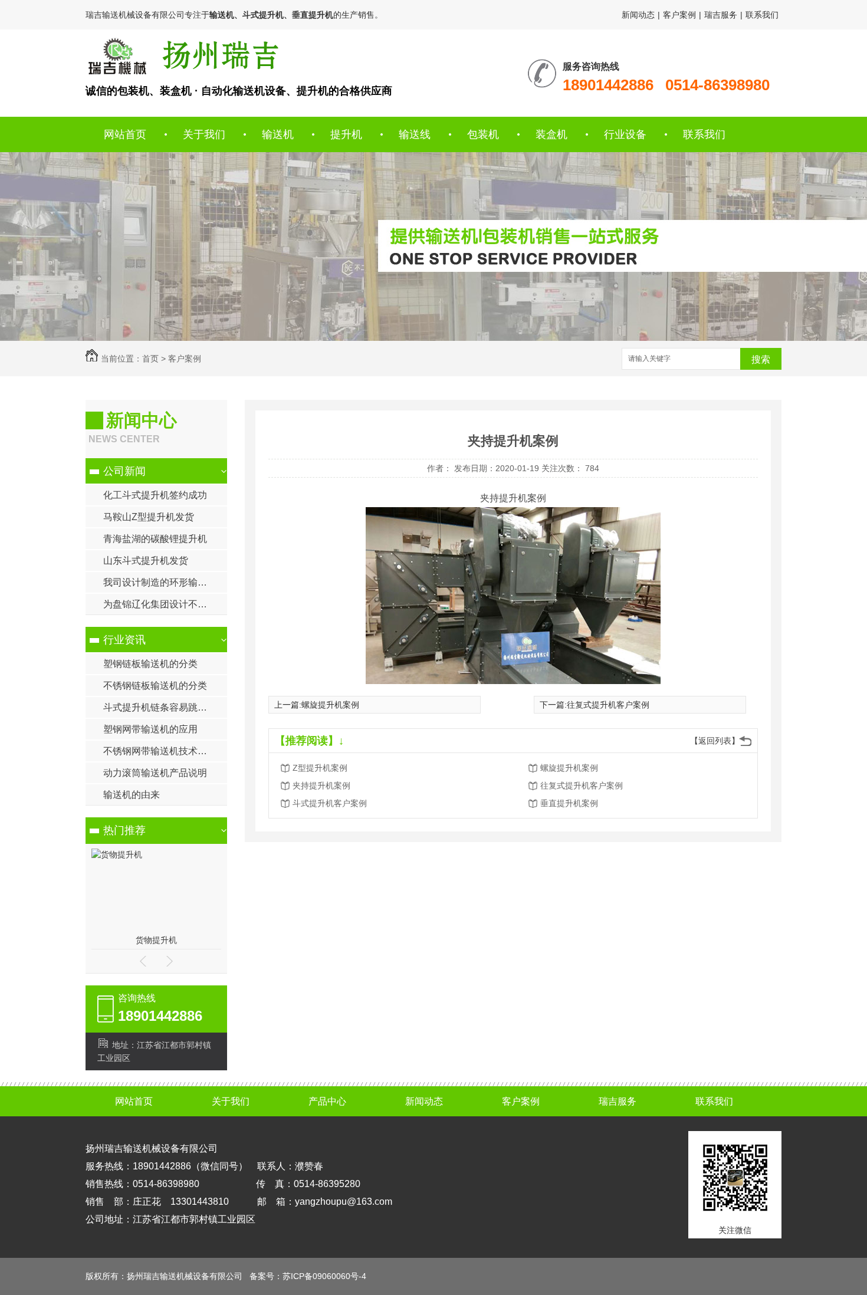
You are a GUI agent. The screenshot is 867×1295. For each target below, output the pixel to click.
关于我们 (204, 134)
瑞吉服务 (720, 14)
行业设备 (625, 134)
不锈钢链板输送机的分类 (155, 686)
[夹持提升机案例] (182, 56)
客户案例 (679, 14)
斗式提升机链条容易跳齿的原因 (165, 707)
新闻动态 (638, 14)
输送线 (415, 134)
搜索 (760, 359)
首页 (150, 358)
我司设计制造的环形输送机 (159, 582)
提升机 (346, 134)
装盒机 (551, 134)
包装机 (483, 134)
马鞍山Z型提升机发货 (148, 517)
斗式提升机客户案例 (330, 803)
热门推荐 (124, 830)
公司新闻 (124, 471)
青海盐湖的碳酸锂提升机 (155, 539)
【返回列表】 (715, 740)
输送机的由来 (131, 795)
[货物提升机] (116, 854)
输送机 (278, 134)
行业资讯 (124, 640)
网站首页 (125, 134)
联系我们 (762, 14)
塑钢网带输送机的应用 (150, 729)
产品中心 (327, 1101)
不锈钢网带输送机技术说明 (159, 751)
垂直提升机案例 (569, 803)
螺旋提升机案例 (330, 704)
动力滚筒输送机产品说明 (155, 773)
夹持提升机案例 (321, 785)
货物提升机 (156, 940)
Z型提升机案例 (320, 768)
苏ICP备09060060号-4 (324, 1276)
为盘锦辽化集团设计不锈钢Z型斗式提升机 (165, 604)
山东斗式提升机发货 (145, 561)
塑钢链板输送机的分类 (150, 664)
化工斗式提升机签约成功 (155, 495)
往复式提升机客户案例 (608, 704)
